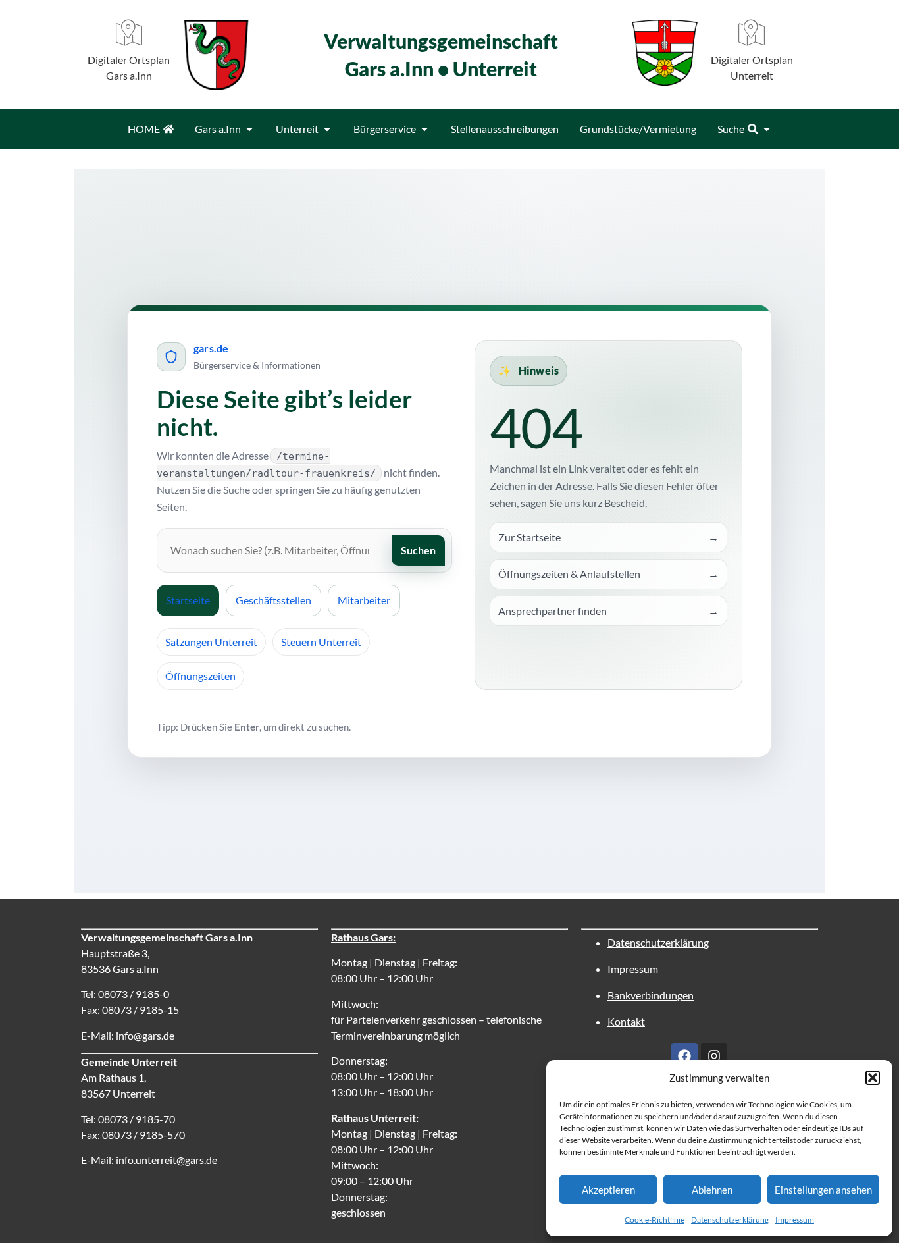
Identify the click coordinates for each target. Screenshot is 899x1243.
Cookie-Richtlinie (654, 1220)
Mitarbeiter (364, 600)
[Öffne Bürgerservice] (424, 129)
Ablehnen (712, 1190)
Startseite (188, 600)
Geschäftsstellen (273, 600)
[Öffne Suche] (766, 129)
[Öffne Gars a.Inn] (249, 129)
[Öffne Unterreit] (327, 129)
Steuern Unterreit (321, 641)
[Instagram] (714, 1056)
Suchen (418, 550)
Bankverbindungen (650, 995)
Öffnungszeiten (200, 676)
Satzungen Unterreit (211, 641)
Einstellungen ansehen (823, 1190)
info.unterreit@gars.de (166, 1159)
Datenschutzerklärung (730, 1220)
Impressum (794, 1220)
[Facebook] (684, 1056)
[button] (872, 1077)
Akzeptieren (608, 1190)
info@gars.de (145, 1035)
